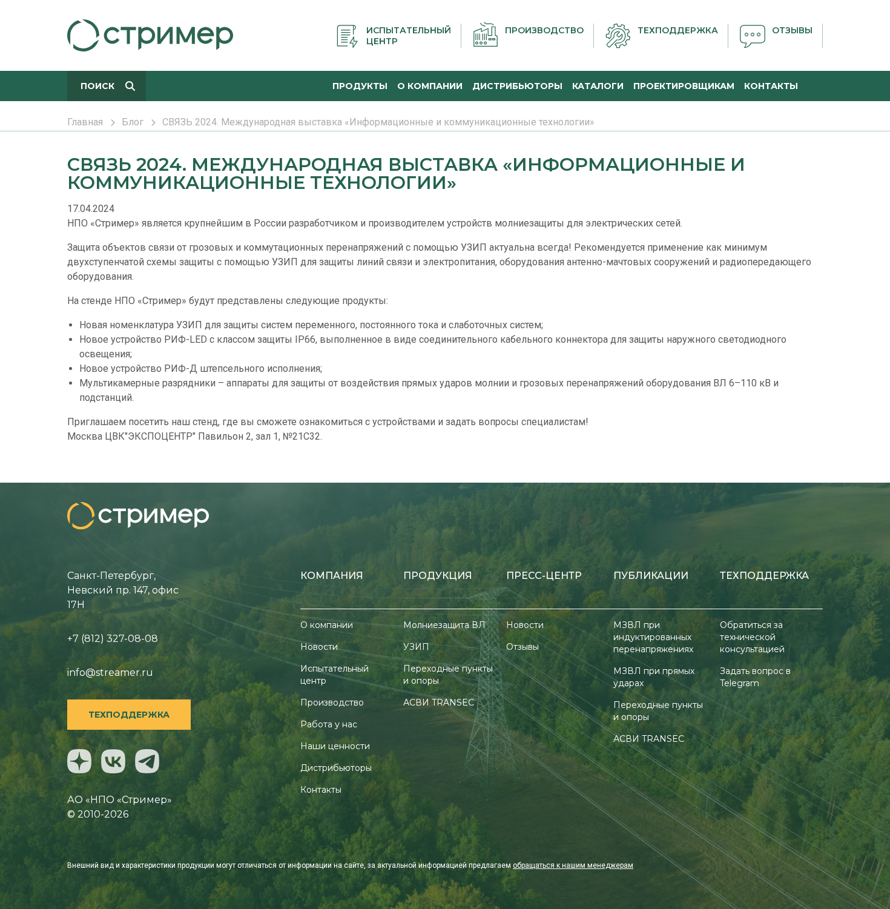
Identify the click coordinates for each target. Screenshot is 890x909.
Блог (132, 122)
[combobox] (106, 86)
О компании (326, 625)
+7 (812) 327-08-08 (112, 638)
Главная (85, 122)
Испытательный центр (334, 674)
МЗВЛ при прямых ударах (653, 677)
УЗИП (416, 646)
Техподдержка (129, 714)
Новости (319, 646)
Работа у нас (328, 724)
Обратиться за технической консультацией (752, 637)
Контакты (320, 789)
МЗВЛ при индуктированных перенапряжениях (653, 637)
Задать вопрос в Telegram (755, 677)
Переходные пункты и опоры (448, 674)
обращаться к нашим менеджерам (573, 865)
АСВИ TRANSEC (438, 702)
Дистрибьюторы (336, 767)
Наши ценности (335, 746)
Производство (332, 702)
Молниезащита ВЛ (444, 625)
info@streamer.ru (110, 672)
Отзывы (522, 646)
